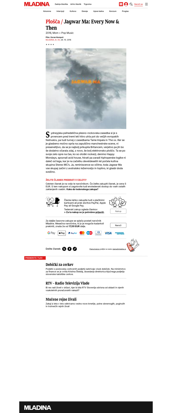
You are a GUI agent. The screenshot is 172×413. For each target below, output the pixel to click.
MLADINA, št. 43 (53, 40)
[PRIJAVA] (126, 4)
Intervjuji (60, 11)
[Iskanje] (131, 4)
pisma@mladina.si (119, 249)
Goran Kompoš (56, 37)
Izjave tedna (98, 11)
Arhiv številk (75, 4)
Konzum (112, 11)
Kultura (73, 11)
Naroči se (138, 4)
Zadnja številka (61, 4)
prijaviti (99, 212)
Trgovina (87, 4)
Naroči (118, 225)
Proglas (125, 11)
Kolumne (47, 11)
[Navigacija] (146, 4)
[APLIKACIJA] (121, 4)
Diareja (85, 11)
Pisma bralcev (95, 249)
